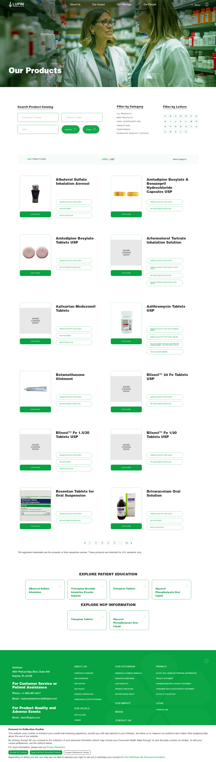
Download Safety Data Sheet (70, 202)
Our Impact (98, 4)
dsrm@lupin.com (30, 717)
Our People (150, 4)
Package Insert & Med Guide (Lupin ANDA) (163, 282)
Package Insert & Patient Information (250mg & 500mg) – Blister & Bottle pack (164, 344)
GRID (105, 159)
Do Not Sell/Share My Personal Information (143, 757)
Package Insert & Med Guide (160, 209)
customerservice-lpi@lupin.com (38, 698)
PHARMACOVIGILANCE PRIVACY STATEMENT (173, 684)
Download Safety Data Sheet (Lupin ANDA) (164, 268)
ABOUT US (80, 666)
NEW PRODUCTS (125, 117)
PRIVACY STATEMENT (164, 678)
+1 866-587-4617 (31, 693)
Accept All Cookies (18, 752)
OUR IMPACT (123, 703)
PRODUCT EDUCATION (124, 689)
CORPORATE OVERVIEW (83, 673)
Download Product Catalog (133, 133)
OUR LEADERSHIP (81, 678)
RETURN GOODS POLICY (124, 694)
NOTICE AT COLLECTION (165, 694)
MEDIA (119, 711)
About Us (75, 4)
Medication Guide (66, 215)
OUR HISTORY (79, 684)
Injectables (123, 129)
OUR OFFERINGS (125, 666)
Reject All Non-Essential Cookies (46, 752)
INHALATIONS (123, 125)
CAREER (77, 720)
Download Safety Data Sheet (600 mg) (164, 337)
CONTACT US (123, 720)
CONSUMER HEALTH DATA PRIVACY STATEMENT (175, 689)
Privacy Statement (56, 747)
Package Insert (65, 209)
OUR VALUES (79, 689)
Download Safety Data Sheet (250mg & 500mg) (164, 329)
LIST (112, 159)
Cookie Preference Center (77, 752)
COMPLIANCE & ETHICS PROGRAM (87, 699)
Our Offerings (124, 4)
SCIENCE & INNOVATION (83, 694)
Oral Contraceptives (129, 121)
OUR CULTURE (80, 715)
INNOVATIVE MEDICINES (124, 678)
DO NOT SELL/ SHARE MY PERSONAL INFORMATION (176, 673)
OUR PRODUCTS (121, 684)
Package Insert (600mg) (158, 352)
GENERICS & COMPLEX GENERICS (128, 673)
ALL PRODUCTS (124, 113)
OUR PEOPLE (82, 708)
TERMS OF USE (162, 710)
